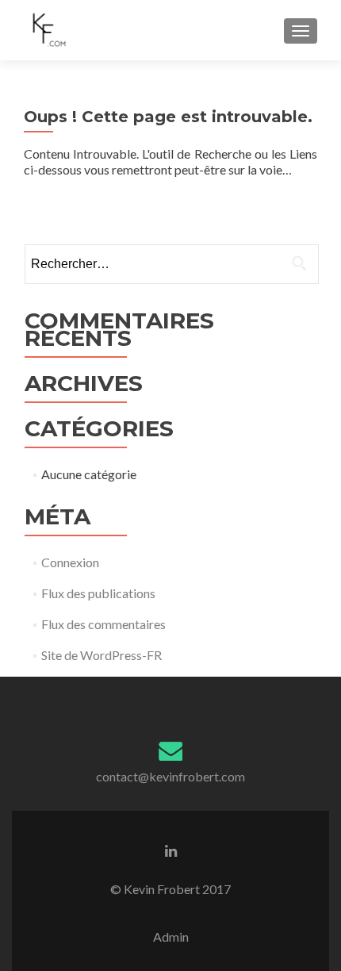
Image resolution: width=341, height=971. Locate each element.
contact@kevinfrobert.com (170, 776)
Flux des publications (98, 593)
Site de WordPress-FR (101, 654)
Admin (171, 936)
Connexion (70, 562)
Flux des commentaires (103, 623)
